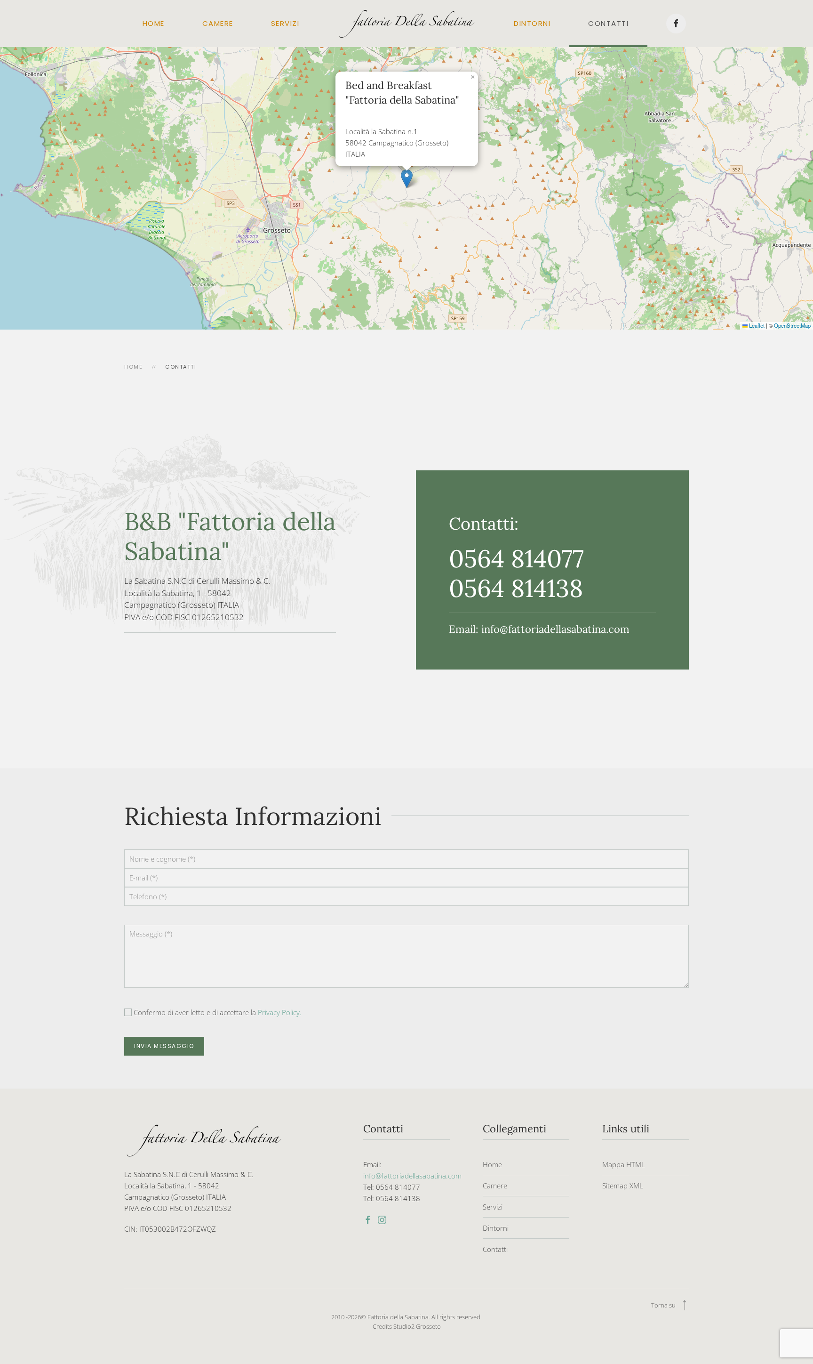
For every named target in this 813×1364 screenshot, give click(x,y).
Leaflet (756, 325)
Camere (217, 23)
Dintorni (532, 23)
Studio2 (403, 1326)
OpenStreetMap (792, 325)
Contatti (608, 23)
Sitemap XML (622, 1185)
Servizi (285, 23)
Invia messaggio (164, 1046)
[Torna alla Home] (406, 23)
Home (154, 23)
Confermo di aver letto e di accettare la (217, 1012)
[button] (407, 178)
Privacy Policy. (280, 1012)
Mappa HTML (623, 1164)
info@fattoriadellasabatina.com (555, 629)
